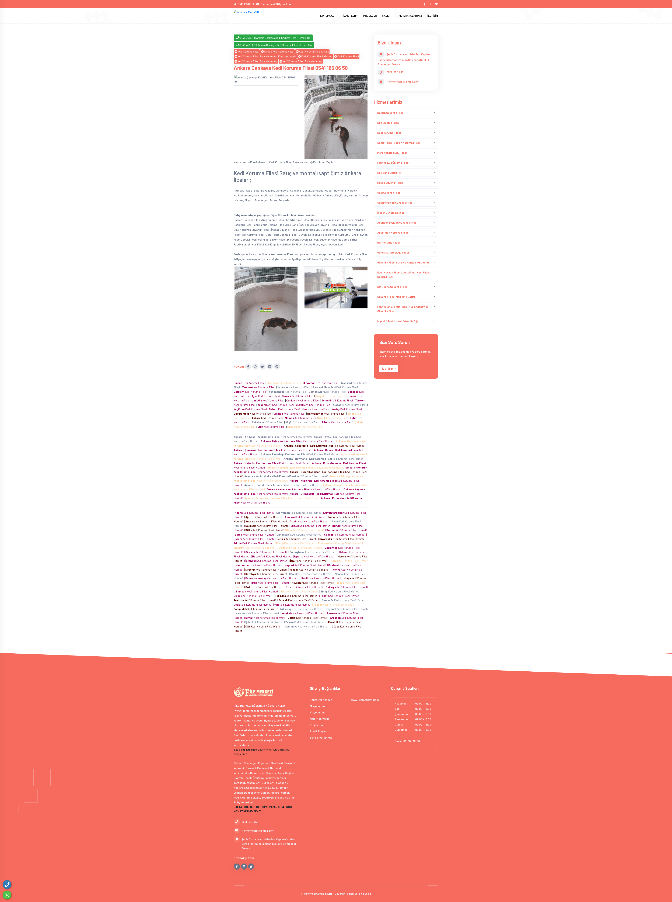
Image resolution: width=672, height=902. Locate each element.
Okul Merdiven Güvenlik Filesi (395, 202)
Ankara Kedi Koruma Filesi (279, 51)
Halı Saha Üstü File (389, 172)
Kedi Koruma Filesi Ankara (314, 51)
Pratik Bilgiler (318, 731)
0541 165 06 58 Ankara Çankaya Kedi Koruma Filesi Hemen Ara (274, 37)
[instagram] (430, 4)
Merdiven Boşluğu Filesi (392, 152)
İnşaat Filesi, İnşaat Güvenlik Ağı (397, 321)
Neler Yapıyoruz (319, 718)
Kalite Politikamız (321, 699)
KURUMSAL (327, 15)
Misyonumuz (317, 706)
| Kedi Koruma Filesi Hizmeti (255, 512)
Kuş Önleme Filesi (388, 122)
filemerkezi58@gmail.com (277, 4)
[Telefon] (7, 884)
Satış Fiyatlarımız (321, 737)
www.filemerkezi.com (365, 699)
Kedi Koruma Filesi (248, 51)
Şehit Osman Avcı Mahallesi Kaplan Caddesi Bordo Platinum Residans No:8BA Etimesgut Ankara (268, 844)
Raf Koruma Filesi (388, 242)
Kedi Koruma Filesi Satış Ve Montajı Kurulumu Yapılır (266, 56)
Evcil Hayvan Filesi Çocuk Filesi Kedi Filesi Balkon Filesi (403, 274)
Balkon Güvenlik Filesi (390, 112)
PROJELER (370, 15)
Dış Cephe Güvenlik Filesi (392, 286)
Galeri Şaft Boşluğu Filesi (393, 252)
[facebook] (425, 4)
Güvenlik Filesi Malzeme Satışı (396, 296)
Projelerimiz (317, 725)
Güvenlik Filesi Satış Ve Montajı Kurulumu (403, 262)
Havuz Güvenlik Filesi (390, 182)
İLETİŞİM (432, 15)
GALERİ (387, 15)
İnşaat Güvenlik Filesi (390, 212)
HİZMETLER (349, 15)
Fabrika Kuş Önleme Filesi (393, 162)
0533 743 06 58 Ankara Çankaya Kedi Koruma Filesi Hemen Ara (275, 45)
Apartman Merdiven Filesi (393, 232)
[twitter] (436, 4)
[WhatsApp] (7, 895)
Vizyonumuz (317, 712)
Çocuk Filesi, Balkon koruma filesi (398, 142)
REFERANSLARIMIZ (410, 15)
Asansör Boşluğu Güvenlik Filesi (397, 222)
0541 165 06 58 (246, 4)
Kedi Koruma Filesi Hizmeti (316, 56)
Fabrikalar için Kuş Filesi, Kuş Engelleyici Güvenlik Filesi (402, 309)
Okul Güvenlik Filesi (389, 192)
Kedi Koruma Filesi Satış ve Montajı (257, 61)
